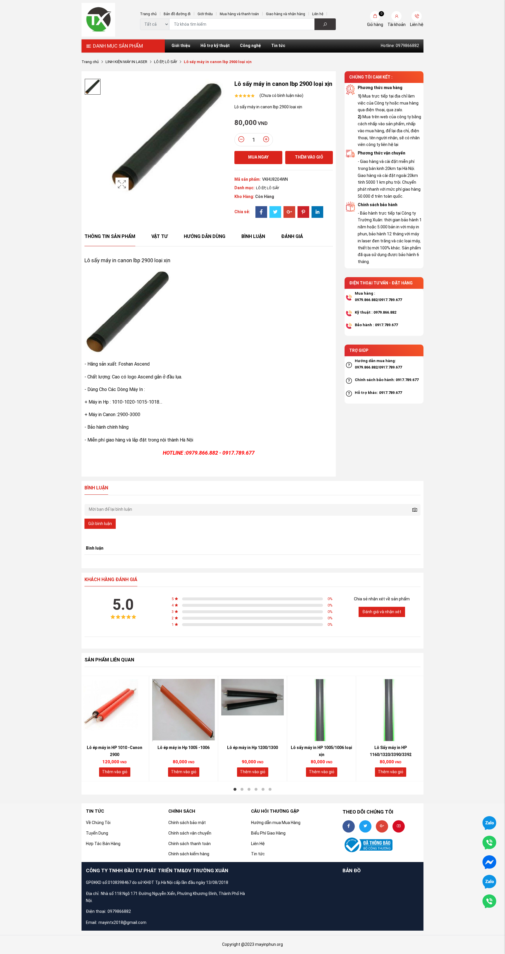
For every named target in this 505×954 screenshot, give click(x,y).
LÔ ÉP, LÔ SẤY (165, 62)
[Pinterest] (303, 212)
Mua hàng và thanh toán (239, 14)
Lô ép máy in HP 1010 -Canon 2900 (114, 751)
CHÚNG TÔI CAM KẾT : (370, 77)
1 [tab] (235, 789)
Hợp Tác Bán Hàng (103, 843)
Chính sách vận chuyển (189, 833)
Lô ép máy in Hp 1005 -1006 (184, 747)
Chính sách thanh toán (189, 843)
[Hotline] (489, 901)
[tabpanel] (114, 728)
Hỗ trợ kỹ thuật (215, 45)
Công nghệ (250, 45)
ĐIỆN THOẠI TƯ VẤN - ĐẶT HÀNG (381, 283)
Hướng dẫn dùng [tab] (204, 236)
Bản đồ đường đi (177, 14)
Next (436, 728)
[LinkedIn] (317, 212)
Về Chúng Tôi (98, 822)
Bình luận (253, 236)
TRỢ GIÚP (358, 350)
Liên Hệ (258, 843)
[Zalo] (489, 881)
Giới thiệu (205, 14)
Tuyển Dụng (97, 833)
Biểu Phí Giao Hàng (268, 833)
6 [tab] (270, 789)
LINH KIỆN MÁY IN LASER (126, 62)
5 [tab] (263, 789)
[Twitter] (275, 212)
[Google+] (289, 212)
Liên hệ (317, 14)
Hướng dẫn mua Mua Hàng (275, 822)
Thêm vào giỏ (309, 157)
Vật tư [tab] (159, 236)
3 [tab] (249, 789)
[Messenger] (489, 861)
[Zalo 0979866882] (489, 822)
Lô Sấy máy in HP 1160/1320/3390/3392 (390, 751)
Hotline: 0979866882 (400, 45)
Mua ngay (258, 157)
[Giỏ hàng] (375, 16)
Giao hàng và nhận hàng (285, 14)
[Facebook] (261, 212)
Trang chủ (148, 14)
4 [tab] (256, 789)
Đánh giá (292, 236)
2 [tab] (242, 789)
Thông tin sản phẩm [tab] (109, 236)
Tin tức (278, 45)
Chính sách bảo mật (187, 822)
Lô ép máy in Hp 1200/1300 (252, 747)
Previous (68, 728)
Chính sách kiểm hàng (188, 854)
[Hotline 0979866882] (489, 842)
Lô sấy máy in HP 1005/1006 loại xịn (321, 751)
